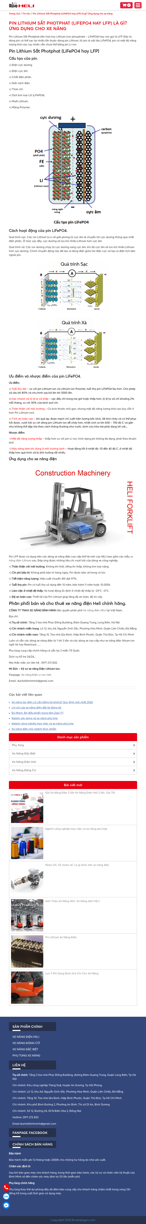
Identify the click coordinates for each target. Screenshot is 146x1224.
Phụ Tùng (18, 745)
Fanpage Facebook (30, 1133)
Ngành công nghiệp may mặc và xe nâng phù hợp (43, 723)
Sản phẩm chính (27, 1026)
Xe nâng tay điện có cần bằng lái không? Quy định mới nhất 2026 (52, 702)
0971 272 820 (30, 1117)
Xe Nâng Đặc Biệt (23, 753)
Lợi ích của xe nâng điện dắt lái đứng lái (36, 707)
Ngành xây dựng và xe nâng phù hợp (35, 718)
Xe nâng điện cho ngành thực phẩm (34, 729)
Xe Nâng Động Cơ (24, 770)
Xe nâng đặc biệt (25, 1049)
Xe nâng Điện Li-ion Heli (36, 674)
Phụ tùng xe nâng (26, 1055)
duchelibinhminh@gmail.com (38, 1123)
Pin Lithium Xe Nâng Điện (61, 937)
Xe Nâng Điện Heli (24, 762)
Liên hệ (19, 1065)
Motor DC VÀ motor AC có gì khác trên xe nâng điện (77, 865)
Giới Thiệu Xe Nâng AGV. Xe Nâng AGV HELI (72, 901)
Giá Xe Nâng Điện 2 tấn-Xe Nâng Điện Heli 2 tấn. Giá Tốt (80, 792)
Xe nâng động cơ (26, 1043)
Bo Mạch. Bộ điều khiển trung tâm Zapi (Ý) (37, 713)
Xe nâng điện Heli (25, 1036)
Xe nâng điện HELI (94, 610)
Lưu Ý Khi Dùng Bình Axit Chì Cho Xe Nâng (71, 973)
